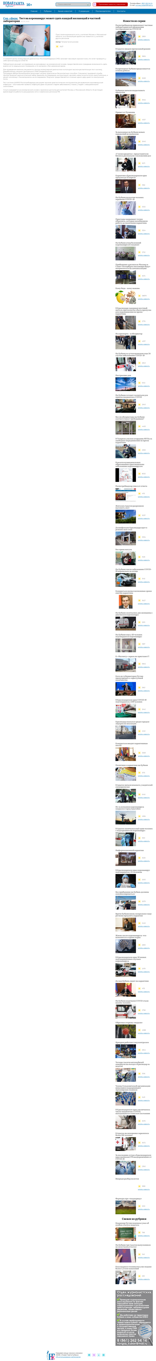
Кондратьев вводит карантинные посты (131, 744)
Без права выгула (123, 549)
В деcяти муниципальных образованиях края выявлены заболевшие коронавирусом (129, 464)
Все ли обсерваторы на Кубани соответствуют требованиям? (130, 418)
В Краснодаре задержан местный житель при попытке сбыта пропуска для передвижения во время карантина (133, 311)
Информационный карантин (129, 850)
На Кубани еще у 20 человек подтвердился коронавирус (128, 635)
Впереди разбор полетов (127, 1179)
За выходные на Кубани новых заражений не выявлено (130, 133)
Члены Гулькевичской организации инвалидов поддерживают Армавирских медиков (132, 1088)
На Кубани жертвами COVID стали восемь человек (131, 1002)
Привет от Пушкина (125, 112)
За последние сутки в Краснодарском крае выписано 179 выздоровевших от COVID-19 (133, 1157)
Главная (34, 11)
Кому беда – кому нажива (127, 288)
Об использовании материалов (68, 1357)
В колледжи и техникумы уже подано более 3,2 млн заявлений (133, 1267)
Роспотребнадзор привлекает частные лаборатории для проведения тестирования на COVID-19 (134, 27)
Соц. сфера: (10, 18)
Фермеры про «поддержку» (128, 1198)
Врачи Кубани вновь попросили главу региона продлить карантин (133, 915)
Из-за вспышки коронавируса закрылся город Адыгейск (129, 808)
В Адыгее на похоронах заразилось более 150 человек (132, 1134)
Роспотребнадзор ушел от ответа (131, 486)
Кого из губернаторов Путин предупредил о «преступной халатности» (129, 678)
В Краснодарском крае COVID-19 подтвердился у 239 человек (130, 701)
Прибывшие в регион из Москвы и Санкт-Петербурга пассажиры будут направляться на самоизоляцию (132, 266)
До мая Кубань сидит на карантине (132, 981)
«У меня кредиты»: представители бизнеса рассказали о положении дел (133, 155)
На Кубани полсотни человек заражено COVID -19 (129, 198)
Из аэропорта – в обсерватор (128, 334)
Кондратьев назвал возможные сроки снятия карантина (133, 592)
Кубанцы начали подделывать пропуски (130, 91)
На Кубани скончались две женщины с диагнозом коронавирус (133, 614)
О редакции (84, 11)
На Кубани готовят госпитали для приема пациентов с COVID (131, 396)
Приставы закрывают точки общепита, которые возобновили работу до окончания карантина (131, 221)
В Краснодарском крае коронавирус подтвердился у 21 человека (132, 871)
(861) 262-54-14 (146, 3)
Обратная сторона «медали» (129, 1022)
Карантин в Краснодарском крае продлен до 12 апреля (131, 176)
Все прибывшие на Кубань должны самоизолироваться (132, 893)
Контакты (121, 11)
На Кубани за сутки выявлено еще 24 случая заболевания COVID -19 (132, 354)
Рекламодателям (103, 11)
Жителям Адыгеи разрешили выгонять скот (129, 507)
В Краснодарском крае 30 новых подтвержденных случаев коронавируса (130, 959)
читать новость (144, 40)
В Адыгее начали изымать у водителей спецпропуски (133, 786)
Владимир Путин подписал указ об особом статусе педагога (132, 1224)
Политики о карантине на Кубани (131, 765)
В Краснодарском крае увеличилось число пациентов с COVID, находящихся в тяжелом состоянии (132, 1111)
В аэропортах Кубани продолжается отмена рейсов (132, 69)
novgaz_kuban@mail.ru (144, 5)
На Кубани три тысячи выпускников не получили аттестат (133, 1246)
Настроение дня (123, 375)
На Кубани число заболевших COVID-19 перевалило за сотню (133, 570)
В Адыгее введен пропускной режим (132, 49)
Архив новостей (65, 11)
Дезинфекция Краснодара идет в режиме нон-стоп (131, 528)
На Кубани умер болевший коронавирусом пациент (128, 244)
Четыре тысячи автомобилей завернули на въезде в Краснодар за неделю (132, 1064)
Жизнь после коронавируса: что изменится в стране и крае (130, 936)
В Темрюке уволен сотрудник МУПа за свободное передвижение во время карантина (133, 440)
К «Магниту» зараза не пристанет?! (132, 656)
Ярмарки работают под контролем (132, 1042)
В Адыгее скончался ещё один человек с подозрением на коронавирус (134, 829)
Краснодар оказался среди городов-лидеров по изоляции (132, 723)
